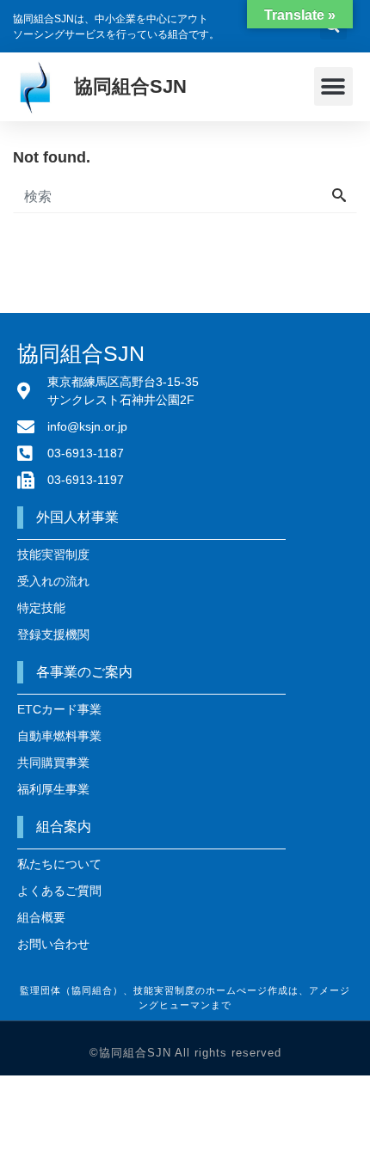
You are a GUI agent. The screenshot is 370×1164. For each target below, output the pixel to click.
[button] (333, 86)
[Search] (339, 196)
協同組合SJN (130, 86)
